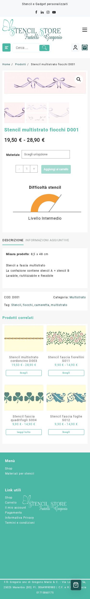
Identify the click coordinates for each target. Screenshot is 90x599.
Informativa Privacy (19, 517)
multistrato (59, 305)
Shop (8, 468)
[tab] (13, 240)
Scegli (24, 372)
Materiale (13, 155)
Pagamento (13, 512)
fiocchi (28, 305)
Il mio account (15, 507)
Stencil (16, 305)
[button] (78, 79)
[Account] (75, 47)
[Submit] (44, 48)
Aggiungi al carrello (56, 169)
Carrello (11, 502)
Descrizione (13, 240)
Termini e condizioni (20, 522)
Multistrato (78, 297)
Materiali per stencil (19, 473)
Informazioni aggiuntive (47, 240)
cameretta (41, 305)
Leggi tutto (24, 432)
